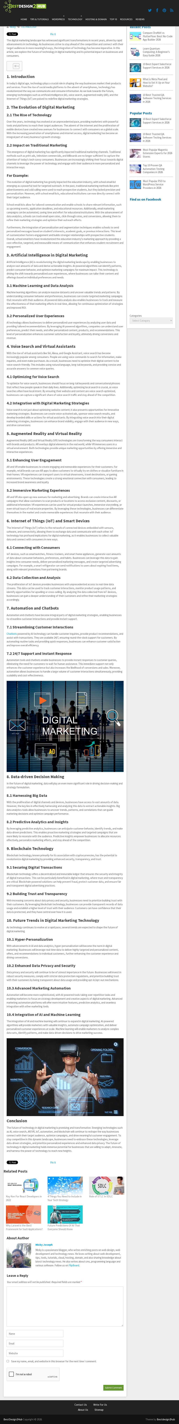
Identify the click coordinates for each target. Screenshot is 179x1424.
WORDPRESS (58, 18)
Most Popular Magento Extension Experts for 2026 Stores (157, 153)
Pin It (53, 34)
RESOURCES (126, 19)
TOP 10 (113, 19)
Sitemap (99, 1409)
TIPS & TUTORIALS (39, 19)
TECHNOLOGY (75, 18)
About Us (83, 1409)
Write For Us (100, 1404)
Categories (136, 315)
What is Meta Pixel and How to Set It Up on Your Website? (156, 82)
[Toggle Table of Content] (14, 66)
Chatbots (12, 633)
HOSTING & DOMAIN (96, 19)
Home (24, 19)
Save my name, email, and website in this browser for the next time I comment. (54, 1361)
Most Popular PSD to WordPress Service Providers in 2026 (154, 184)
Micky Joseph (44, 1244)
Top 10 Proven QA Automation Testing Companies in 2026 (153, 169)
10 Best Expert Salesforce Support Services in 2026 (157, 65)
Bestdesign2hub (166, 1419)
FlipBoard (74, 1265)
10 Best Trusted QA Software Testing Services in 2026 (157, 98)
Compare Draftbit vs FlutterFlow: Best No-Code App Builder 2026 (158, 36)
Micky (13, 27)
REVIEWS (140, 19)
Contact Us (80, 1404)
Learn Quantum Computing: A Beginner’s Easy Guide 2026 (156, 52)
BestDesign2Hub (12, 1419)
